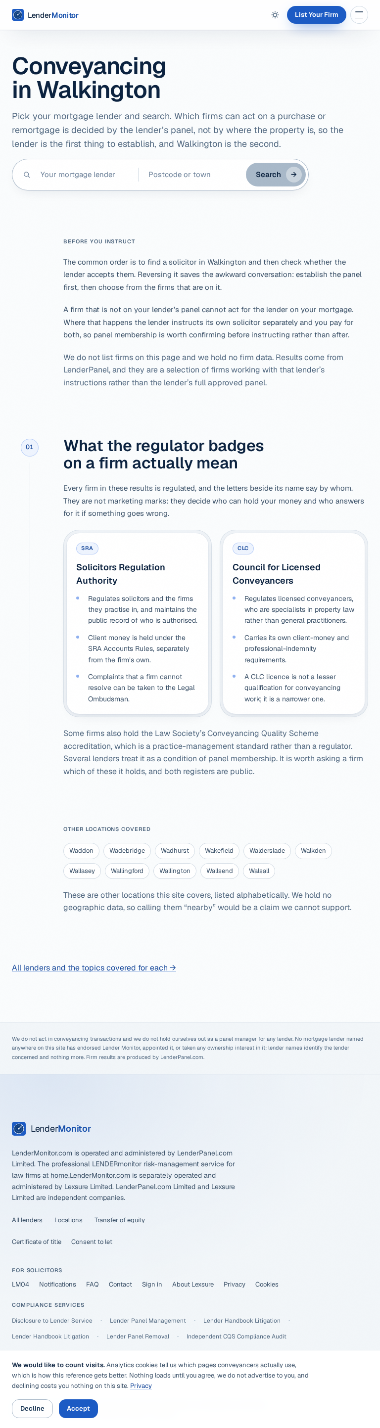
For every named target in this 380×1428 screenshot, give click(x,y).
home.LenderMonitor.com (90, 1175)
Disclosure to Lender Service (52, 1321)
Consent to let (91, 1242)
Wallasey (82, 871)
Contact (120, 1284)
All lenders (27, 1220)
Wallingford (127, 871)
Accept (78, 1408)
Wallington (174, 871)
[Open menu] (359, 15)
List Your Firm (316, 14)
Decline (32, 1408)
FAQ (92, 1284)
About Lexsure (193, 1284)
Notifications (57, 1284)
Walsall (259, 871)
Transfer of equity (120, 1220)
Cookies (267, 1284)
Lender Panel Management (148, 1321)
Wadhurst (175, 850)
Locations (68, 1220)
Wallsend (219, 871)
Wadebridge (127, 850)
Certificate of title (36, 1242)
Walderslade (267, 850)
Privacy (234, 1284)
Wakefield (219, 850)
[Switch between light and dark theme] (275, 15)
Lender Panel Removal (137, 1336)
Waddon (81, 850)
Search (276, 174)
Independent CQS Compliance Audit (236, 1336)
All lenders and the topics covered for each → (94, 968)
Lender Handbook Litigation (242, 1321)
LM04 (20, 1284)
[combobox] (84, 174)
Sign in (152, 1284)
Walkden (313, 850)
